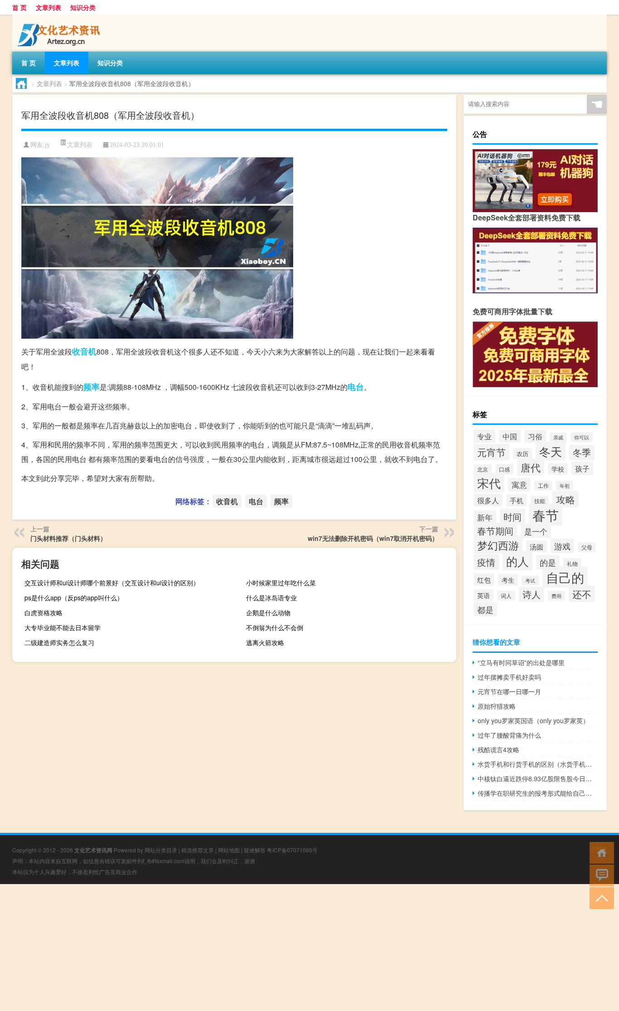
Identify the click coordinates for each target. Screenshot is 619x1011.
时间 (512, 516)
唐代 (531, 467)
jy (47, 144)
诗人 (531, 594)
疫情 (486, 562)
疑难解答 (255, 850)
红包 (484, 579)
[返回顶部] (600, 897)
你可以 (581, 437)
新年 (485, 517)
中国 (510, 436)
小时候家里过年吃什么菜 (281, 582)
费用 (556, 595)
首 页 (19, 7)
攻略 (565, 499)
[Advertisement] (272, 947)
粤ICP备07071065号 (292, 850)
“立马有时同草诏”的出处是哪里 (521, 662)
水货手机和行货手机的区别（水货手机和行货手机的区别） (538, 763)
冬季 (582, 452)
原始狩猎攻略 (497, 705)
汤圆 (536, 546)
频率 (91, 387)
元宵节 (491, 452)
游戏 (562, 546)
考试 (530, 580)
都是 (485, 609)
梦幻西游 (498, 545)
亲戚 (558, 437)
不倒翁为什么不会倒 (274, 627)
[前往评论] (600, 875)
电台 (356, 387)
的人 (517, 561)
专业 (484, 436)
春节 (545, 514)
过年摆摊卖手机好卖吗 (509, 676)
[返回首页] (600, 852)
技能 (539, 501)
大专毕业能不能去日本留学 (62, 627)
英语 (483, 595)
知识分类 (83, 7)
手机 (516, 500)
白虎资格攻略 (43, 612)
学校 (557, 468)
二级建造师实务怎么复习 (59, 642)
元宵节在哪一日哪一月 (509, 691)
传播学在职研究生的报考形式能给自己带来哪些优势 (538, 792)
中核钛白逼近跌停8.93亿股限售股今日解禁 (538, 778)
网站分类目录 (161, 850)
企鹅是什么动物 (268, 612)
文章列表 (48, 7)
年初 (565, 485)
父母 (586, 547)
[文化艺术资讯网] (59, 17)
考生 (508, 579)
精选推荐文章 (197, 850)
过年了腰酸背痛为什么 (509, 734)
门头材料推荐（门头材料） (68, 538)
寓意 (519, 484)
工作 (543, 485)
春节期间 (495, 530)
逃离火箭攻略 (265, 642)
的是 (548, 562)
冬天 (550, 451)
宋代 (489, 483)
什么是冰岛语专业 (271, 597)
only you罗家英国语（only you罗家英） (533, 720)
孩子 (582, 468)
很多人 (488, 500)
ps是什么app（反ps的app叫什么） (73, 597)
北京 (482, 469)
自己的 (565, 577)
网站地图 (229, 850)
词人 (506, 595)
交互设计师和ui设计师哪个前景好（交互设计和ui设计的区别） (111, 582)
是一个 (535, 531)
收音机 (84, 351)
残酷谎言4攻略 (498, 749)
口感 (504, 469)
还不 (581, 594)
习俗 (535, 436)
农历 (522, 453)
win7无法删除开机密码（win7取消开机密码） (373, 538)
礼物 (572, 563)
